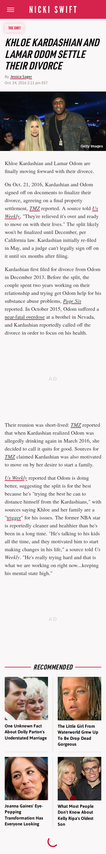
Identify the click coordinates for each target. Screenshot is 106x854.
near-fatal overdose (25, 316)
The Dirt (14, 28)
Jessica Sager (21, 76)
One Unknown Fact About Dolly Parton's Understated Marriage (26, 731)
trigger (14, 517)
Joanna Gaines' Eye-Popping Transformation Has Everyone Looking (24, 814)
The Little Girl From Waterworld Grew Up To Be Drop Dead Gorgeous (78, 735)
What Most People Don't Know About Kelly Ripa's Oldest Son (76, 815)
